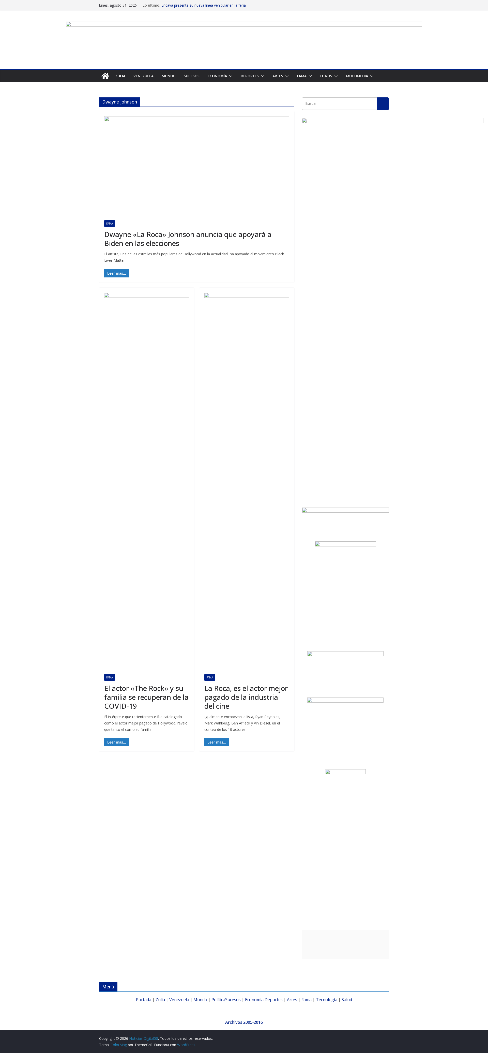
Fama (302, 75)
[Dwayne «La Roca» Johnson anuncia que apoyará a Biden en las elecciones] (196, 168)
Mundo (169, 75)
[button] (230, 76)
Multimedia (357, 75)
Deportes (274, 999)
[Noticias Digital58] (105, 76)
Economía (217, 75)
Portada (143, 999)
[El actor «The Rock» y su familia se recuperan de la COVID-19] (146, 483)
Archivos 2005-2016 (244, 1022)
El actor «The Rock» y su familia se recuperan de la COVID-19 (146, 697)
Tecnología (326, 999)
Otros (326, 75)
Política (218, 999)
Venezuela (143, 75)
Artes (277, 75)
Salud (347, 999)
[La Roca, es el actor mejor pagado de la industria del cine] (246, 483)
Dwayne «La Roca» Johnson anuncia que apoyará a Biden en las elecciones (187, 238)
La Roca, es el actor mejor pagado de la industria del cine (246, 697)
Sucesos (192, 75)
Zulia (120, 75)
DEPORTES (250, 75)
